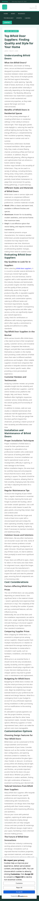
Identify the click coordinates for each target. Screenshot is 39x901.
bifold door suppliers (23, 268)
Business (21, 14)
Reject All (19, 887)
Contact (7, 22)
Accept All (19, 892)
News (13, 14)
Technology (8, 18)
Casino (27, 18)
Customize (19, 883)
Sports (19, 18)
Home (6, 14)
